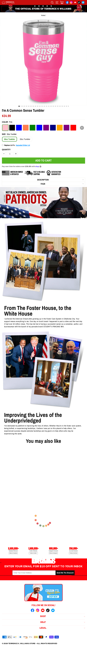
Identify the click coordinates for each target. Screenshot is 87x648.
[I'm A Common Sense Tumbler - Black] (7, 489)
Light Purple (46, 128)
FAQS (43, 183)
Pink (5, 128)
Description (43, 179)
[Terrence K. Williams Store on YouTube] (75, 3)
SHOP (43, 616)
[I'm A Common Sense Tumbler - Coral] (14, 489)
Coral (26, 128)
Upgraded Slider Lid (23, 145)
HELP (43, 622)
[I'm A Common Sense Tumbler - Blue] (11, 489)
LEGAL (43, 628)
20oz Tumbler (25, 139)
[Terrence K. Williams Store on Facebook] (67, 3)
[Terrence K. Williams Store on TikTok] (79, 3)
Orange (60, 128)
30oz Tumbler (9, 139)
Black (12, 128)
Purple (66, 128)
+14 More (20, 489)
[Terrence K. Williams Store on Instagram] (71, 3)
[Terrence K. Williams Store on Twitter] (83, 3)
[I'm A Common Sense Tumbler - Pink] (3, 489)
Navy (53, 128)
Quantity (6, 149)
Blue (19, 128)
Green (32, 128)
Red (73, 128)
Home (43, 15)
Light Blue (39, 128)
